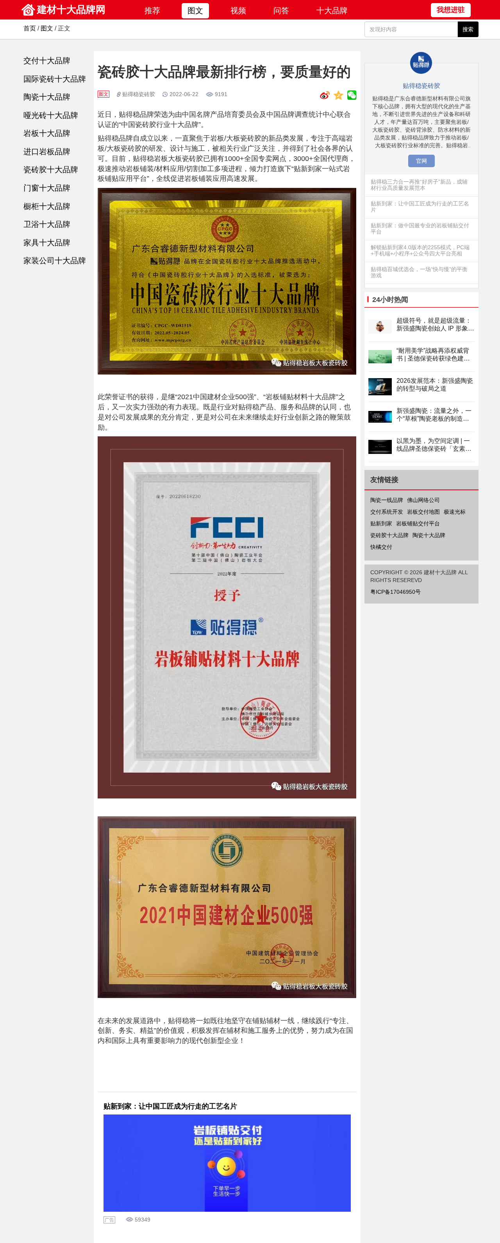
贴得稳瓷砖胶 (138, 94)
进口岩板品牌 (46, 151)
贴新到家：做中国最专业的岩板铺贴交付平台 (420, 228)
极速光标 (455, 512)
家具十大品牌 (46, 242)
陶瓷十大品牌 (46, 97)
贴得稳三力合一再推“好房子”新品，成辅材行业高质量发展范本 (419, 185)
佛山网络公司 (423, 500)
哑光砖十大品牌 (50, 115)
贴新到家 (381, 523)
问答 (281, 10)
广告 (109, 1220)
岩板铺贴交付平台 (418, 523)
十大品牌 (332, 10)
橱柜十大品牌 (46, 206)
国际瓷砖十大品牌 (54, 79)
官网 (421, 161)
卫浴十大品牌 (46, 224)
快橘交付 (381, 547)
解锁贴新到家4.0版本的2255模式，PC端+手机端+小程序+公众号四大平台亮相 (420, 250)
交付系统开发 (386, 512)
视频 (238, 10)
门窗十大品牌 (46, 188)
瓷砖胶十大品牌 (50, 169)
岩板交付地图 (423, 512)
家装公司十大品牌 (54, 260)
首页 (29, 28)
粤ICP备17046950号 (395, 592)
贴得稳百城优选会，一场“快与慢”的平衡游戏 (419, 272)
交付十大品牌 (46, 60)
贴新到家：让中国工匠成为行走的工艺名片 (170, 1106)
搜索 (467, 29)
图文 (195, 10)
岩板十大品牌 (46, 133)
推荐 (152, 10)
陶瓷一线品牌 (386, 500)
